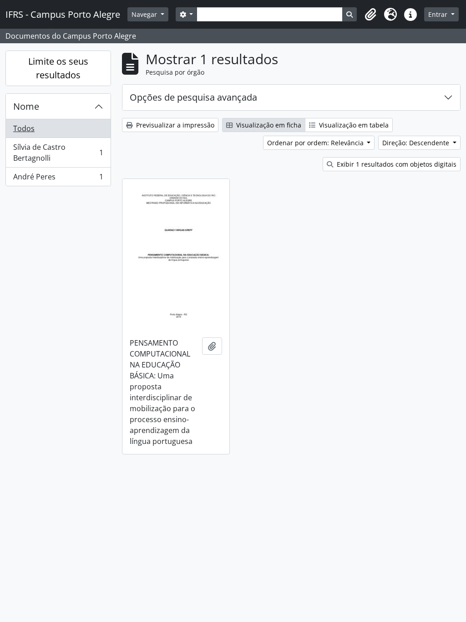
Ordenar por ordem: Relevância (316, 142)
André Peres (58, 179)
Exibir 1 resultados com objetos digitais (395, 164)
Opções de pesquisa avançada (193, 97)
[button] (370, 15)
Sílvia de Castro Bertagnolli (58, 152)
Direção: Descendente (416, 142)
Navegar (145, 14)
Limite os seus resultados (58, 68)
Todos (24, 128)
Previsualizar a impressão (174, 125)
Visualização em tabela (353, 125)
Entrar (438, 14)
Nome (26, 106)
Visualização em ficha (267, 125)
